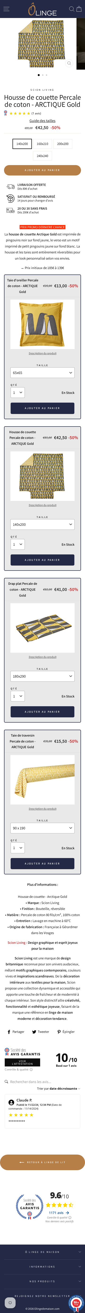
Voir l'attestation (22, 1062)
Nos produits (42, 1281)
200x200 (62, 143)
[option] (42, 44)
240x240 (42, 155)
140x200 (22, 143)
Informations (42, 1266)
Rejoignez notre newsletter (42, 1296)
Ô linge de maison (42, 1252)
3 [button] (47, 75)
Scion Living (42, 89)
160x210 (42, 143)
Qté (14, 385)
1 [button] (39, 75)
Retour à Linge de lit (46, 1162)
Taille (43, 365)
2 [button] (43, 75)
